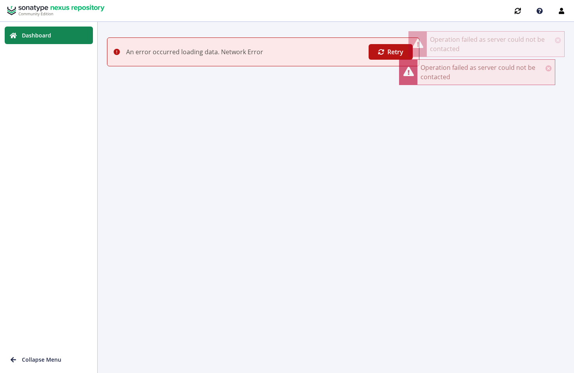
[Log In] (561, 11)
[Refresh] (518, 11)
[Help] (539, 11)
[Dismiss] (548, 68)
